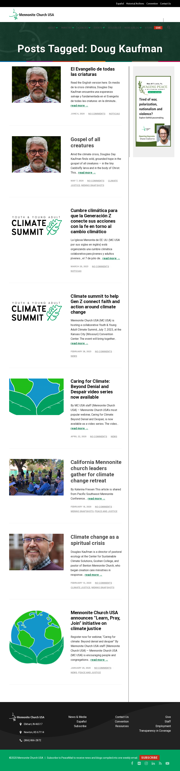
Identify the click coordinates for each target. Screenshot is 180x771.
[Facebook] (132, 763)
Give (158, 27)
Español (120, 3)
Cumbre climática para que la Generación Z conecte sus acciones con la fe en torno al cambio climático (94, 221)
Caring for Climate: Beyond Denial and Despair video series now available (92, 389)
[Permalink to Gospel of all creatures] (36, 154)
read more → (79, 105)
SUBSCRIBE (149, 758)
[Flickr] (139, 763)
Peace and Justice (106, 511)
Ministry (66, 27)
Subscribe (80, 726)
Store (148, 27)
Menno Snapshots (92, 185)
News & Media (77, 717)
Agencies (83, 27)
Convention (152, 3)
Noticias (114, 113)
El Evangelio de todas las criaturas (93, 71)
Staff (168, 721)
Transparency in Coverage (155, 730)
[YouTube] (167, 763)
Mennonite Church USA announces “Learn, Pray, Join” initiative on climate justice (95, 620)
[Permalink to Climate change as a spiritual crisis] (36, 552)
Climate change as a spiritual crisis (95, 540)
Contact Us (165, 3)
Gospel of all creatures (85, 142)
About (51, 27)
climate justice (80, 587)
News (74, 356)
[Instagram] (146, 763)
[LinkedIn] (153, 763)
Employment (163, 726)
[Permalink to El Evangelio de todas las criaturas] (36, 84)
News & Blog (131, 27)
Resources (114, 27)
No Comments (96, 113)
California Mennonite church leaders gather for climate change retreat (96, 471)
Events (98, 27)
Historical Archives (135, 3)
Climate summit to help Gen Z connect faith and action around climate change (95, 304)
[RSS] (160, 763)
